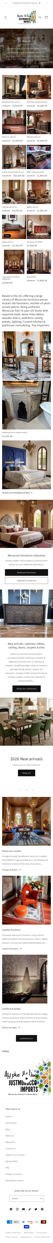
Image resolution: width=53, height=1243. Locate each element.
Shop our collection (26, 688)
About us (10, 1135)
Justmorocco (16, 1233)
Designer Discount (14, 1174)
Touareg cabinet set (9, 207)
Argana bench (7, 242)
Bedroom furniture (26, 572)
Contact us (11, 1148)
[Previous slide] (20, 790)
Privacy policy (42, 1233)
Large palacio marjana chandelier (11, 278)
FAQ (7, 1167)
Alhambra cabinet (34, 137)
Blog (8, 1129)
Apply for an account (15, 1155)
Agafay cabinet (32, 207)
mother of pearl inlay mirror (13, 172)
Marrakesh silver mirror (11, 102)
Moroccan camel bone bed (37, 102)
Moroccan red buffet (34, 242)
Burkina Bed (31, 277)
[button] (6, 17)
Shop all (26, 41)
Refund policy (29, 1233)
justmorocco (26, 1038)
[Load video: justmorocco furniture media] (26, 1078)
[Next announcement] (48, 3)
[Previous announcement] (5, 3)
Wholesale (10, 1142)
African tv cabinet (9, 137)
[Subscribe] (40, 1198)
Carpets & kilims (10, 869)
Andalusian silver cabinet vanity (14, 432)
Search (9, 1116)
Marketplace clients (14, 1180)
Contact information (42, 1237)
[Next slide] (33, 790)
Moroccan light (9, 1027)
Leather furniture (10, 948)
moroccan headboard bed (16, 492)
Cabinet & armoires (26, 580)
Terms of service (12, 1237)
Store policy (11, 1123)
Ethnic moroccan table (35, 172)
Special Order (12, 1161)
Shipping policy (26, 1237)
